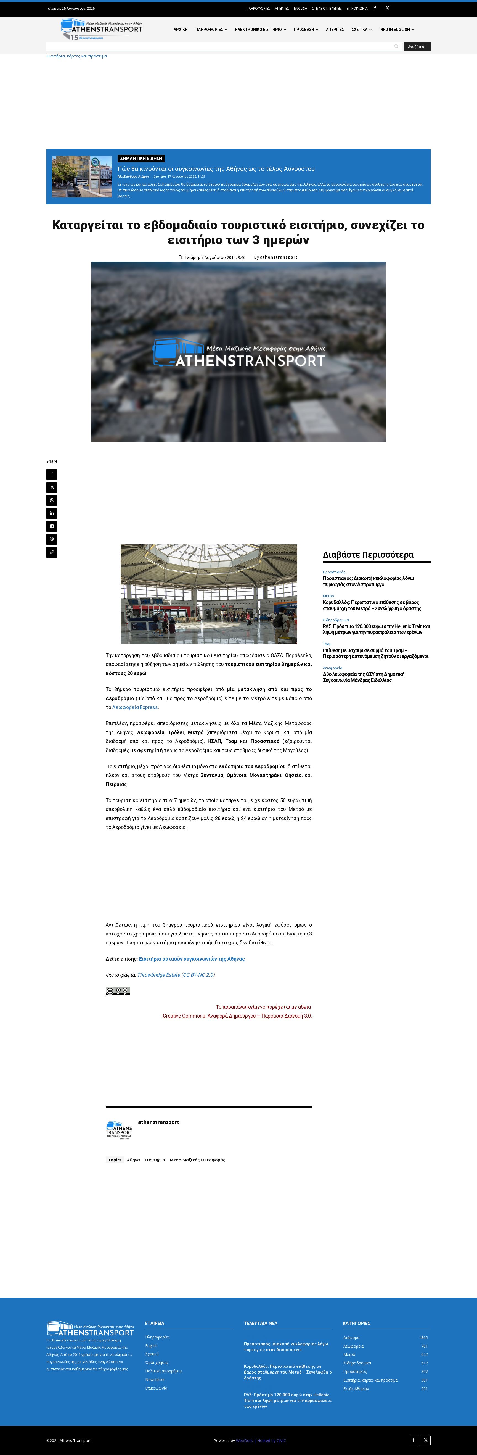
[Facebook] (375, 8)
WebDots (244, 1440)
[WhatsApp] (51, 500)
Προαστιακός (334, 572)
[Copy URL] (51, 552)
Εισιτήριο (155, 1160)
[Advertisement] (238, 103)
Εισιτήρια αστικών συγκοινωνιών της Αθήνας (192, 959)
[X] (387, 8)
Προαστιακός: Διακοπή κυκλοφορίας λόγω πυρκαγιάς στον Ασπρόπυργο (368, 581)
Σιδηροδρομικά (336, 619)
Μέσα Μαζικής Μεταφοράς (197, 1160)
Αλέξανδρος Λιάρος (134, 176)
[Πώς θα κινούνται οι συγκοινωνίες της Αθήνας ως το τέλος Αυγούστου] (82, 176)
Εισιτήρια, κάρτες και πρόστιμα (76, 56)
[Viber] (51, 539)
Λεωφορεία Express (135, 707)
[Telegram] (51, 526)
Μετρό (328, 595)
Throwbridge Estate (158, 975)
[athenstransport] (119, 1130)
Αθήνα (133, 1160)
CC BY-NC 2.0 (198, 975)
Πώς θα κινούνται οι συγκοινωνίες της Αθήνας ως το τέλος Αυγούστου (216, 168)
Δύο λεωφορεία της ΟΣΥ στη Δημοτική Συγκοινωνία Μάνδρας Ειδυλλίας (363, 677)
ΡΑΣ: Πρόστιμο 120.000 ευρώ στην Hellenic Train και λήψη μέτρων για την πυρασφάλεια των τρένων (376, 629)
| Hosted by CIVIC (270, 1440)
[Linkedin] (51, 513)
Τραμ (327, 643)
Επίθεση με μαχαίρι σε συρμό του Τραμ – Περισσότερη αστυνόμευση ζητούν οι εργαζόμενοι (375, 653)
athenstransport (279, 257)
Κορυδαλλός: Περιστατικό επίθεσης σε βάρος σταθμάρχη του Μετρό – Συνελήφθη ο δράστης (372, 605)
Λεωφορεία (332, 667)
